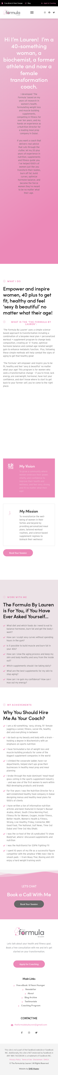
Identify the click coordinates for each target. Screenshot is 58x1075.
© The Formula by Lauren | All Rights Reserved (29, 1063)
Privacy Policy (15, 1059)
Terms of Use (27, 1059)
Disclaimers (37, 1059)
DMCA (46, 1059)
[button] (32, 12)
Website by (29, 1068)
